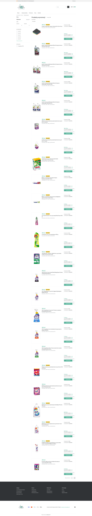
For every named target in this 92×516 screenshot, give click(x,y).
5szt (19, 38)
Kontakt (63, 491)
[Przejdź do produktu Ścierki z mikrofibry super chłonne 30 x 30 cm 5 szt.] (36, 31)
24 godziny (20, 46)
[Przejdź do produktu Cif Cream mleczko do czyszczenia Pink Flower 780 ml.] (36, 221)
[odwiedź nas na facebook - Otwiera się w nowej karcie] (75, 507)
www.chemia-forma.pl (19, 15)
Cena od (17, 23)
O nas (63, 489)
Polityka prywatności (35, 492)
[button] (68, 7)
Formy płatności (19, 491)
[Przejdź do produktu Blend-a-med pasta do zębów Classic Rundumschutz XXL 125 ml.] (36, 183)
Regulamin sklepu (64, 492)
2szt (19, 33)
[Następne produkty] (72, 478)
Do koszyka (68, 38)
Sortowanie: (34, 19)
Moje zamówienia (49, 491)
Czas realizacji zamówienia (20, 489)
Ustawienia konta (49, 492)
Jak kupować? (34, 489)
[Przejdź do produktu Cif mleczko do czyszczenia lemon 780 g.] (37, 240)
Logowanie (48, 489)
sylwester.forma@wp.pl (65, 507)
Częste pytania (34, 491)
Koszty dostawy (19, 492)
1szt (19, 31)
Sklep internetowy (46, 514)
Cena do (25, 23)
